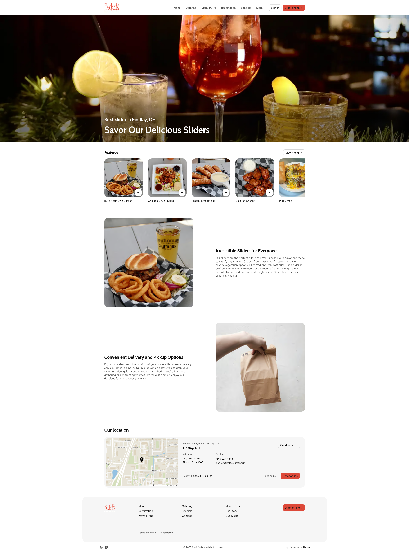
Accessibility (166, 532)
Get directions (289, 445)
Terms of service (147, 532)
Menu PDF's (209, 7)
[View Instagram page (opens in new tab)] (106, 547)
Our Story (231, 511)
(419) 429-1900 (224, 459)
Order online (290, 475)
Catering (191, 7)
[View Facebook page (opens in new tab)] (101, 547)
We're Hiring (146, 515)
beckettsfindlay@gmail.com (230, 463)
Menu (177, 7)
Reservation (228, 7)
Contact (187, 515)
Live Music (231, 515)
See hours (270, 475)
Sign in (275, 7)
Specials (246, 7)
